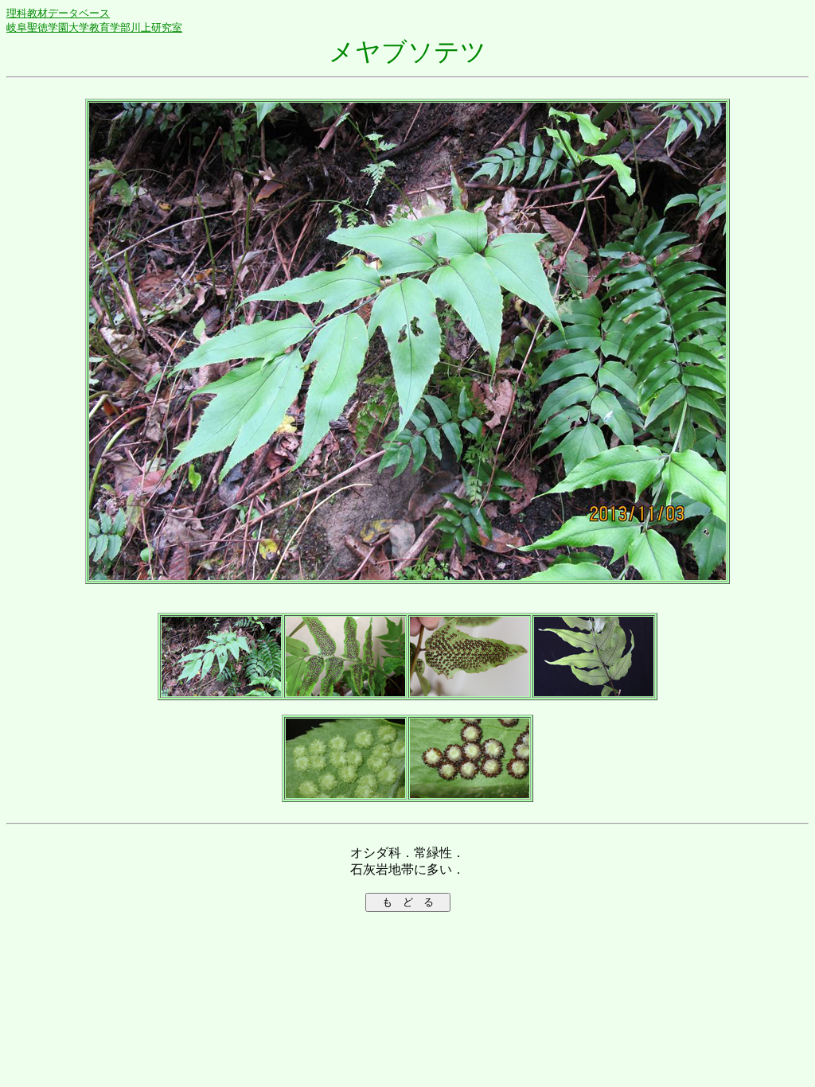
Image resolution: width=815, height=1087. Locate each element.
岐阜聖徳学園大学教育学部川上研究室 (94, 27)
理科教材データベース (58, 13)
